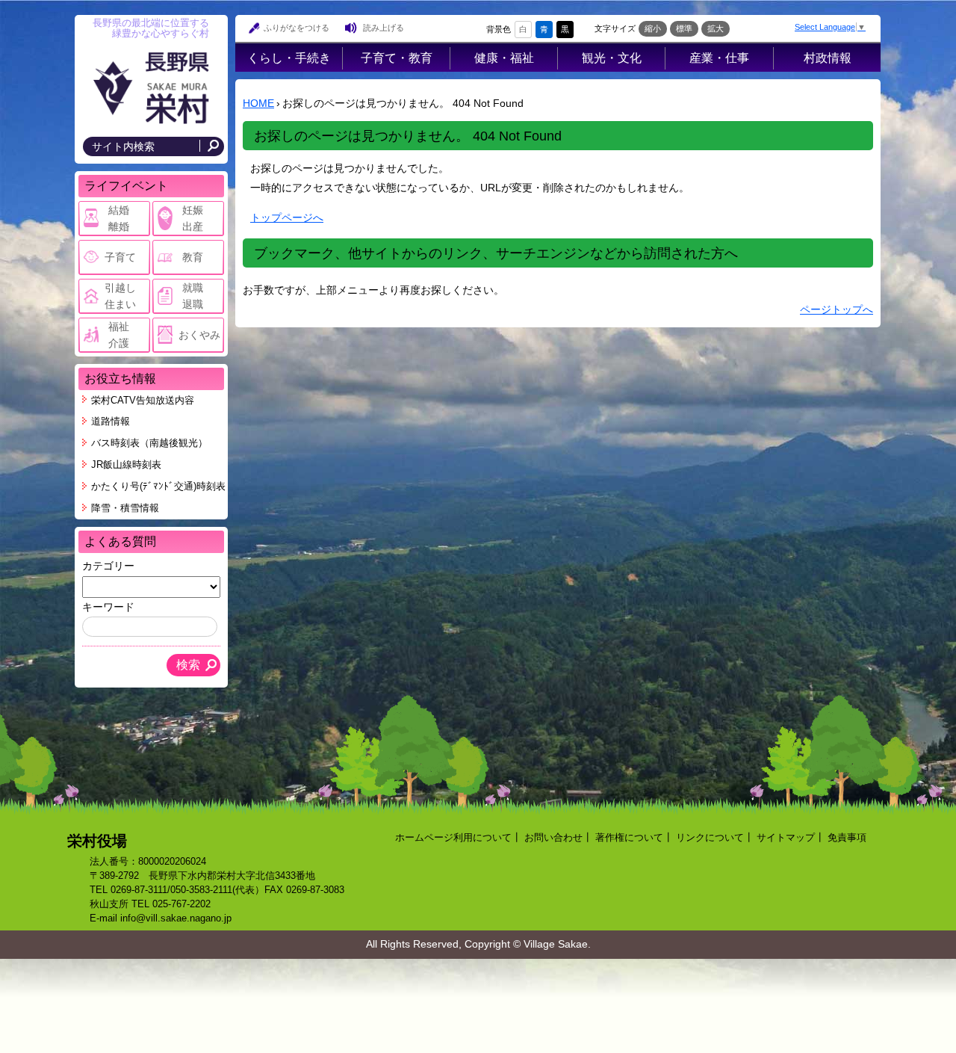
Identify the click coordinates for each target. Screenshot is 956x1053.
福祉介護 (118, 335)
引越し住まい (120, 296)
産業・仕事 (719, 57)
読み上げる (383, 27)
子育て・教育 (396, 57)
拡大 (715, 28)
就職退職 (192, 296)
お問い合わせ (553, 838)
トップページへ (286, 217)
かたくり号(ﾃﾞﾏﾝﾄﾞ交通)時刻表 (158, 486)
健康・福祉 (504, 57)
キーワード (108, 607)
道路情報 (110, 421)
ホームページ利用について (453, 838)
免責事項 (847, 838)
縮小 (653, 28)
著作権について (629, 838)
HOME (258, 103)
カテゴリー (108, 566)
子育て (120, 257)
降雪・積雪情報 (125, 508)
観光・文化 (612, 57)
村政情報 (827, 57)
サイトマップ (786, 838)
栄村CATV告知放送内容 (142, 400)
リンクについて (710, 838)
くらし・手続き (289, 57)
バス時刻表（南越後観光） (149, 443)
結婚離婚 (118, 218)
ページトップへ (836, 309)
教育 (192, 257)
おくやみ (199, 335)
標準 (684, 28)
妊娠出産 (192, 218)
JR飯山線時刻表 (126, 465)
